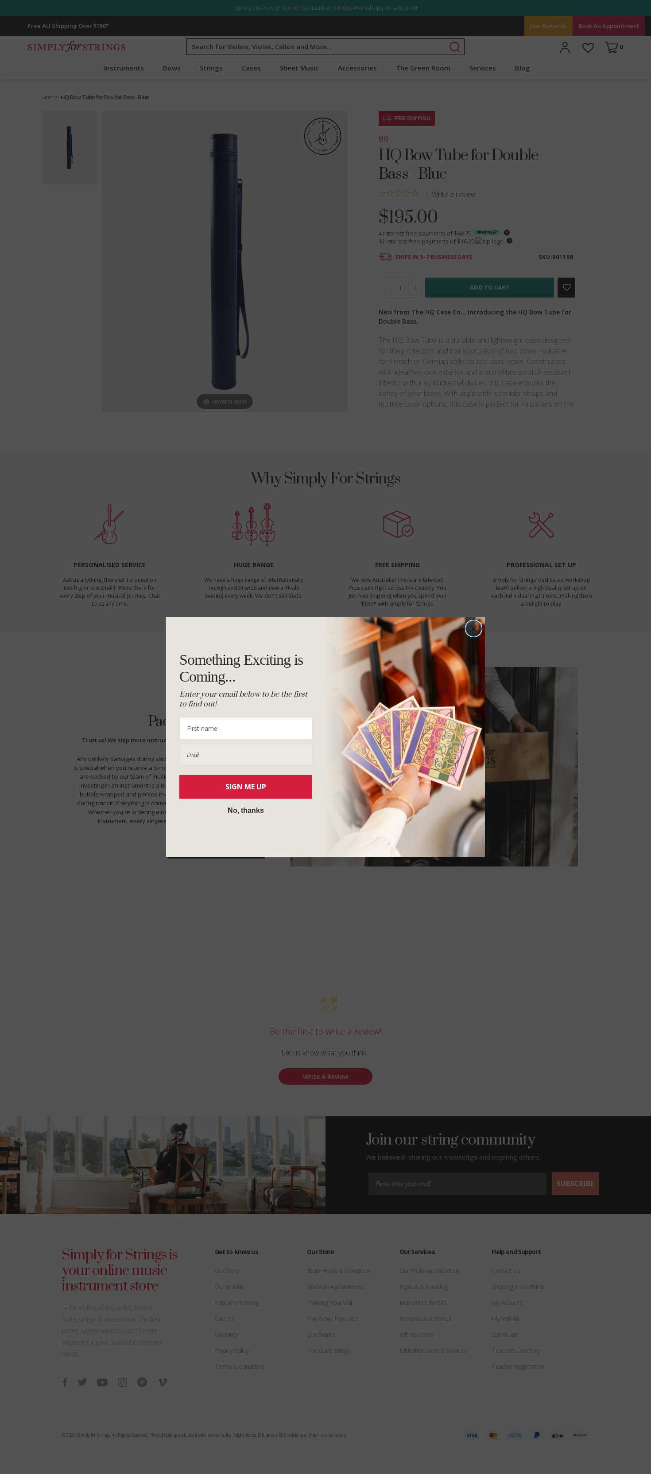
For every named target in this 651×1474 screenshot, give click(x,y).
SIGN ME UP (245, 787)
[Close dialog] (473, 628)
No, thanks (246, 810)
